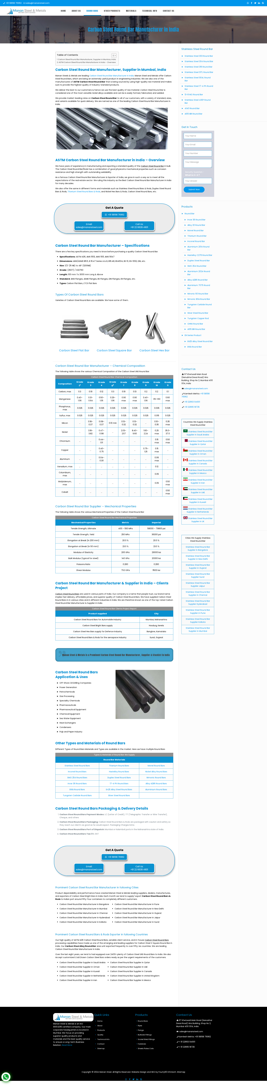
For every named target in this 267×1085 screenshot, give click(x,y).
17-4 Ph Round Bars (119, 783)
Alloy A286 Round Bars (156, 783)
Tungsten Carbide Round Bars (77, 795)
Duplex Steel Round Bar (198, 260)
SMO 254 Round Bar (196, 266)
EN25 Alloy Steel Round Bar (200, 341)
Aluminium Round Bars (156, 789)
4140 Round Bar (192, 108)
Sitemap (101, 1048)
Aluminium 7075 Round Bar (198, 287)
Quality (100, 1035)
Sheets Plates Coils (146, 1048)
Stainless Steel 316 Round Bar (198, 66)
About (99, 1025)
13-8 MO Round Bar (194, 94)
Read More (67, 1045)
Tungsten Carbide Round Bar (199, 306)
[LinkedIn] (259, 3)
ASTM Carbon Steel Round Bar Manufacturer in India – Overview (87, 62)
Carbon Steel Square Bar (114, 350)
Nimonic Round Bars (156, 777)
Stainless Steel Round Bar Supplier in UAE (200, 491)
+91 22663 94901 (192, 401)
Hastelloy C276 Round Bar (199, 255)
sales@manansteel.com (38, 3)
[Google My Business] (262, 3)
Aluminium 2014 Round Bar (198, 248)
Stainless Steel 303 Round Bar (199, 56)
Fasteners (142, 1044)
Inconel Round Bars (77, 771)
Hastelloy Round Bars (119, 771)
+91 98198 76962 (14, 3)
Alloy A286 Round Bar (197, 279)
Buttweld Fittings (145, 1035)
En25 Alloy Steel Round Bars (119, 789)
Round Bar (189, 213)
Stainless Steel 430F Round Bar (198, 101)
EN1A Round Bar (194, 346)
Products (101, 1030)
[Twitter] (255, 3)
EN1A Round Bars (77, 789)
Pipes (140, 1025)
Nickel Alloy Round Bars (156, 771)
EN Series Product (193, 335)
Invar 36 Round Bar (196, 219)
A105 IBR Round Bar (193, 113)
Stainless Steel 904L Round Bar (198, 79)
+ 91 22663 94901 (187, 1041)
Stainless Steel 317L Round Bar (199, 72)
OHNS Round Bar (195, 323)
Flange (141, 1030)
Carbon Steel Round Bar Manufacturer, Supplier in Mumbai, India (87, 59)
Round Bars (143, 1021)
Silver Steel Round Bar (197, 313)
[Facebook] (251, 3)
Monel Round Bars (156, 765)
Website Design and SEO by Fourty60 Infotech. (153, 1072)
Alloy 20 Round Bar (196, 225)
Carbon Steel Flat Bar (74, 350)
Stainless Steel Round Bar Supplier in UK (200, 520)
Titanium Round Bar (197, 236)
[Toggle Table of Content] (112, 55)
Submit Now (194, 189)
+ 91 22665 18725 (187, 1046)
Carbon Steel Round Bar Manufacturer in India (111, 75)
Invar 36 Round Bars (77, 783)
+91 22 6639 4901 (139, 227)
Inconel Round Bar (196, 241)
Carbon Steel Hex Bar (154, 350)
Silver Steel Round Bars (119, 795)
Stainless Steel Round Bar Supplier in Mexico (200, 472)
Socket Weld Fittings (146, 1039)
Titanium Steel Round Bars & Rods (84, 191)
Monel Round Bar (195, 230)
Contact (100, 1044)
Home (99, 1021)
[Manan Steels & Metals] (26, 11)
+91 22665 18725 (192, 407)
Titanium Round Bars (119, 765)
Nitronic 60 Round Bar (197, 293)
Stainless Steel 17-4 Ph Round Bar (199, 88)
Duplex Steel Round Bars (119, 777)
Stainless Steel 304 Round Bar (199, 61)
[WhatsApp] (247, 3)
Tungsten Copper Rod (198, 318)
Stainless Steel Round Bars (77, 765)
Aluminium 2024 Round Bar (198, 273)
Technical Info (103, 1039)
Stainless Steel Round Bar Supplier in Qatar (200, 443)
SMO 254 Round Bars (77, 777)
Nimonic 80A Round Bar (198, 299)
